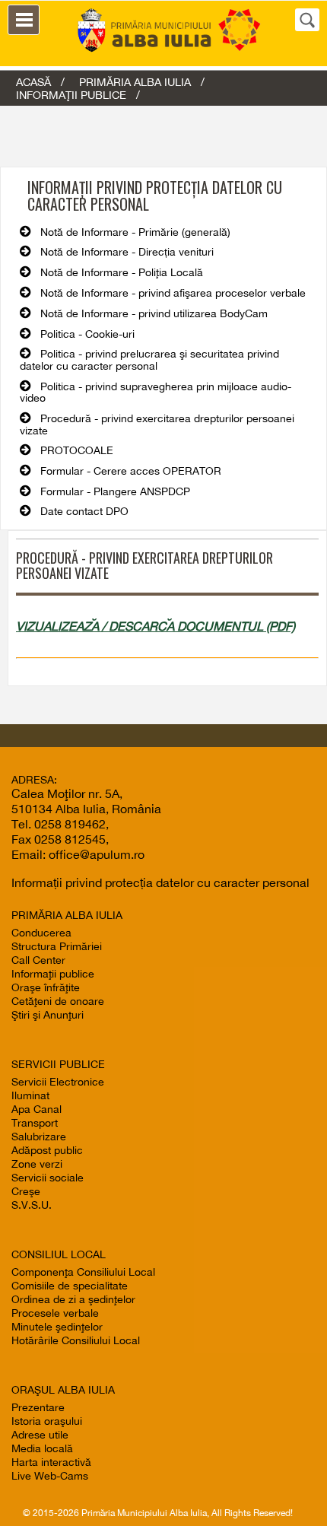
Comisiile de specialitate (69, 1286)
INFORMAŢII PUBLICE (71, 94)
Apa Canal (36, 1109)
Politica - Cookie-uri (87, 334)
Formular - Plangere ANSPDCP (115, 491)
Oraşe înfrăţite (45, 987)
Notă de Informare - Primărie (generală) (135, 232)
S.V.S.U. (31, 1205)
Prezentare (38, 1407)
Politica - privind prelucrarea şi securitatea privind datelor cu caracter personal (149, 360)
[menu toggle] (24, 20)
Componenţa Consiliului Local (83, 1272)
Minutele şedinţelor (57, 1327)
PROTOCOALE (76, 450)
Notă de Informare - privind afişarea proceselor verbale (173, 293)
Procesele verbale (55, 1313)
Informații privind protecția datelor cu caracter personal (160, 882)
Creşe (25, 1191)
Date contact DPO (84, 511)
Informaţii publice (52, 974)
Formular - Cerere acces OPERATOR (130, 471)
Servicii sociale (47, 1178)
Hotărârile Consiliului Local (75, 1340)
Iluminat (30, 1095)
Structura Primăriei (56, 946)
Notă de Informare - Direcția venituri (127, 252)
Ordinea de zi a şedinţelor (73, 1299)
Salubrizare (38, 1136)
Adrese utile (39, 1435)
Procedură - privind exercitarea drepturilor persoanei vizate (157, 424)
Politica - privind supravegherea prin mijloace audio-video (155, 392)
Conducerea (41, 933)
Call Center (38, 960)
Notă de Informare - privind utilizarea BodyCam (154, 313)
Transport (34, 1123)
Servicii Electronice (57, 1082)
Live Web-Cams (49, 1476)
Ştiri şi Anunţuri (47, 1015)
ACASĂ (33, 81)
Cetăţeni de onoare (57, 1001)
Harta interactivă (51, 1462)
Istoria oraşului (46, 1421)
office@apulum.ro (96, 854)
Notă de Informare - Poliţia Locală (121, 272)
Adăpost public (47, 1150)
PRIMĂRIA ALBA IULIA (135, 81)
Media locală (42, 1448)
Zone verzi (36, 1164)
